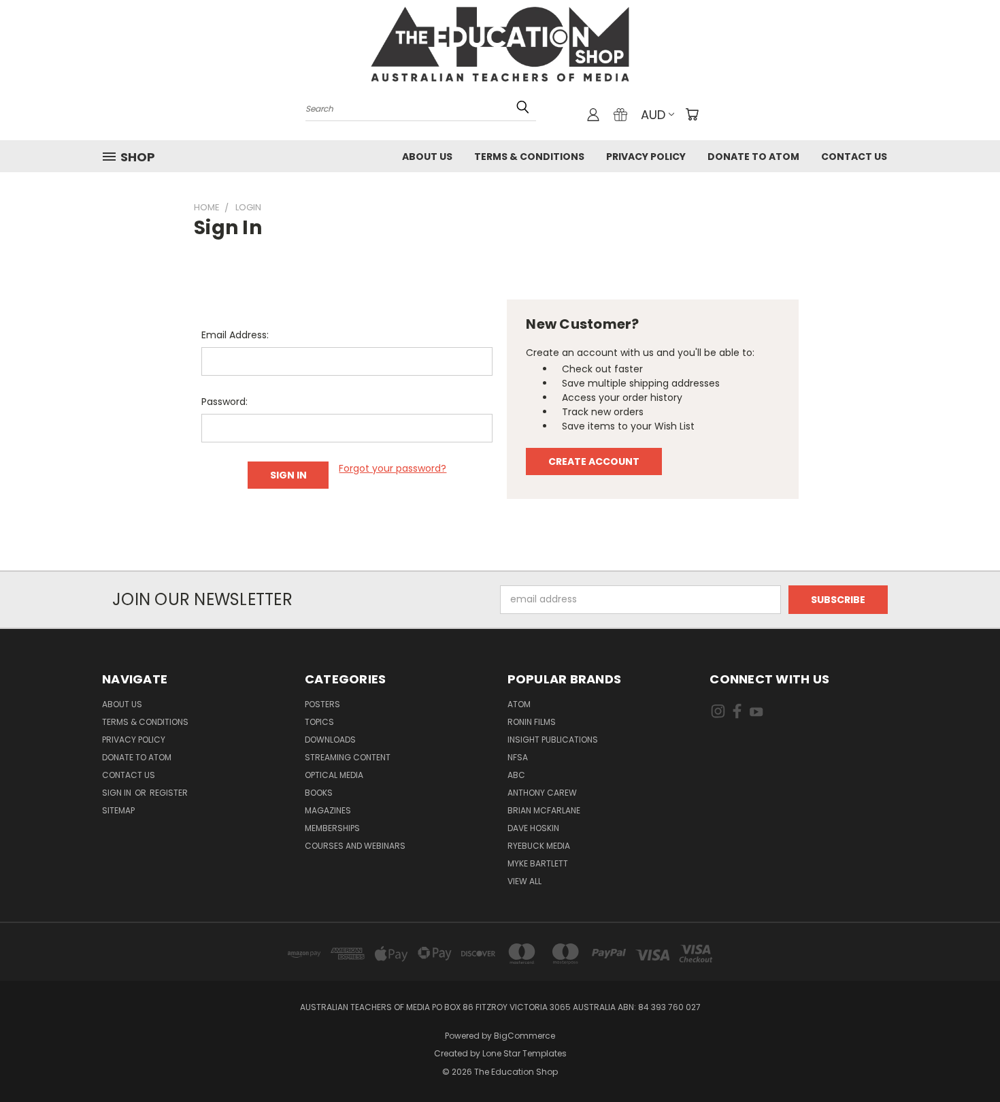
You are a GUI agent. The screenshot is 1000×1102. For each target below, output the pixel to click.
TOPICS (319, 722)
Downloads (330, 739)
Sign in (117, 792)
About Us (427, 156)
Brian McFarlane (543, 810)
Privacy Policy (646, 156)
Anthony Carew (542, 792)
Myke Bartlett (537, 863)
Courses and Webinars (355, 846)
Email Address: (235, 335)
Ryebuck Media (538, 846)
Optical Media (334, 775)
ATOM (519, 704)
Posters (322, 704)
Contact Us (854, 156)
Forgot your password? (392, 468)
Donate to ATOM (753, 156)
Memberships (332, 828)
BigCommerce (524, 1035)
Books (319, 792)
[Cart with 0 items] (692, 114)
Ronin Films (531, 722)
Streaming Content (347, 757)
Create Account (593, 461)
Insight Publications (552, 739)
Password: (224, 401)
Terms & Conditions (529, 156)
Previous (964, 1059)
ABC (516, 775)
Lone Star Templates (524, 1053)
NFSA (517, 757)
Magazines (328, 810)
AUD (653, 114)
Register (169, 792)
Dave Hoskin (533, 828)
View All (524, 881)
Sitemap (118, 810)
